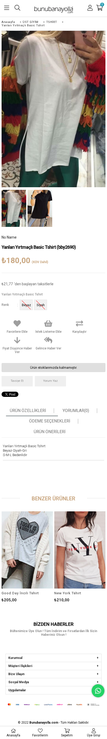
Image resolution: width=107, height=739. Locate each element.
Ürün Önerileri (49, 431)
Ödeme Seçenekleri (49, 421)
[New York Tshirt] (79, 550)
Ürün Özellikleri (28, 410)
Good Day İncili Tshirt (20, 593)
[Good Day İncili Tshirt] (27, 550)
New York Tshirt (67, 593)
